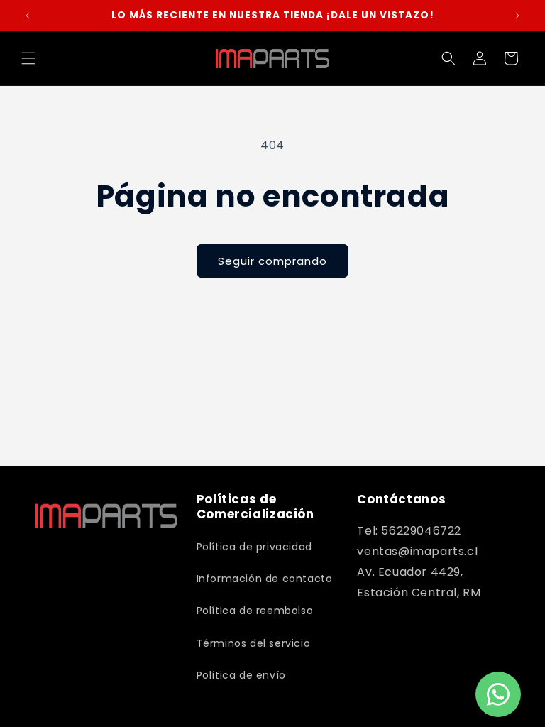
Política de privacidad (254, 547)
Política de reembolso (255, 610)
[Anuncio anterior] (27, 15)
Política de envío (241, 675)
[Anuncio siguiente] (517, 15)
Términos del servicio (254, 643)
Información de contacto (265, 579)
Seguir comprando (272, 260)
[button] (28, 58)
